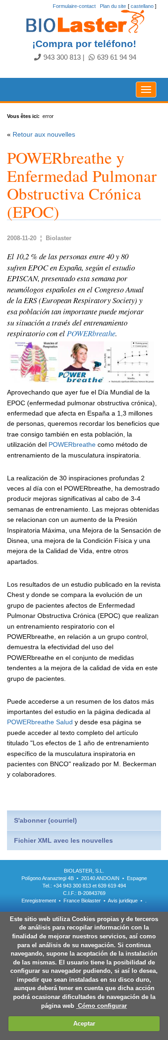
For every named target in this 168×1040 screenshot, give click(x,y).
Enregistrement (38, 900)
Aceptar (84, 1023)
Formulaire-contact (74, 6)
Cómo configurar (101, 1005)
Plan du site (113, 6)
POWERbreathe (91, 333)
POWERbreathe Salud (40, 722)
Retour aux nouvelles (44, 134)
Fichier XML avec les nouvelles (63, 840)
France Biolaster (82, 900)
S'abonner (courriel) (45, 820)
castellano (142, 6)
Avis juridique (123, 900)
